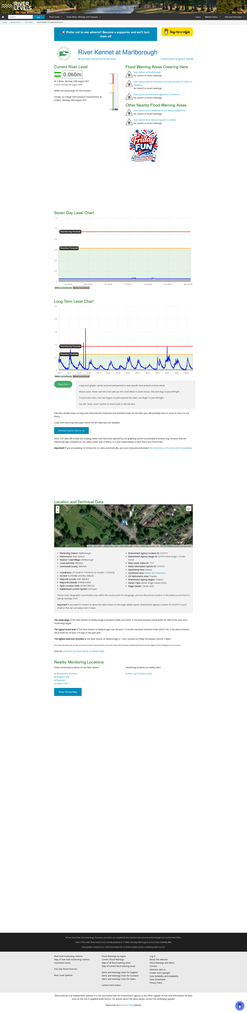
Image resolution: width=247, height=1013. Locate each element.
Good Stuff (128, 1005)
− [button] (57, 511)
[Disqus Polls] (123, 740)
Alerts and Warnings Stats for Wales (119, 979)
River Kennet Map (68, 692)
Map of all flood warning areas (116, 962)
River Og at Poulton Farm (140, 673)
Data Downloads (158, 979)
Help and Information (233, 16)
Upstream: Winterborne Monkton (98, 58)
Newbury (60, 680)
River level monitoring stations (68, 956)
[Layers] (188, 508)
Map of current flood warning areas (118, 966)
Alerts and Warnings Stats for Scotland (120, 975)
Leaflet (89, 546)
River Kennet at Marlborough (147, 72)
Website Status (211, 16)
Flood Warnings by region (114, 956)
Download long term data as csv (71, 430)
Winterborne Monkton (66, 673)
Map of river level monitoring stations (72, 959)
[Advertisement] (123, 186)
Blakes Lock (62, 683)
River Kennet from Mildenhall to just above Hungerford (159, 110)
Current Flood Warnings (113, 959)
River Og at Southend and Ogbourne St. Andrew (156, 94)
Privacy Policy (156, 982)
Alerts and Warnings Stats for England (120, 972)
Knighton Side (63, 676)
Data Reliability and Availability (164, 976)
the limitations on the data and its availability (170, 448)
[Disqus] (123, 815)
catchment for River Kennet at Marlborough (83, 651)
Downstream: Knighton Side (176, 58)
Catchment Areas (62, 962)
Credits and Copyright (160, 972)
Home (4, 22)
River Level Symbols (63, 975)
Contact (153, 966)
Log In (198, 16)
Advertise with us (158, 969)
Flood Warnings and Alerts (162, 962)
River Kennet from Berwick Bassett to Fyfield (155, 120)
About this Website (159, 959)
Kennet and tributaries (155, 573)
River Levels (54, 16)
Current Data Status (111, 985)
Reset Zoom (63, 384)
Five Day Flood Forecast (65, 969)
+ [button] (57, 507)
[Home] (3, 17)
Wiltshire (29, 22)
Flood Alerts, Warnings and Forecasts (82, 16)
